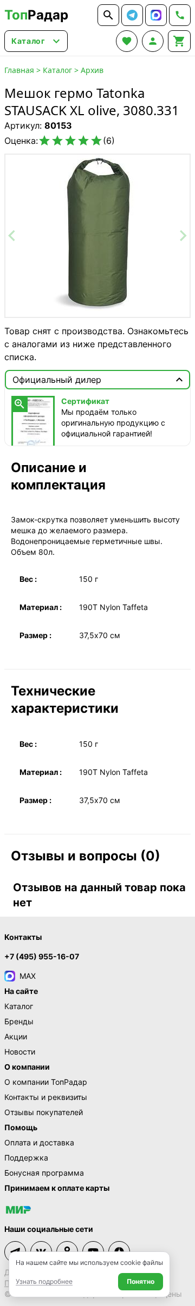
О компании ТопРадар (45, 1081)
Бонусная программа (44, 1172)
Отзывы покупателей (43, 1112)
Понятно (140, 1281)
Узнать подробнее (44, 1281)
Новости (19, 1051)
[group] (97, 236)
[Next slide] (182, 235)
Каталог (57, 70)
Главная (19, 70)
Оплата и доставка (39, 1142)
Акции (15, 1036)
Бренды (19, 1021)
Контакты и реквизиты (45, 1097)
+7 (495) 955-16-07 (41, 956)
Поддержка (26, 1157)
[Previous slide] (12, 235)
